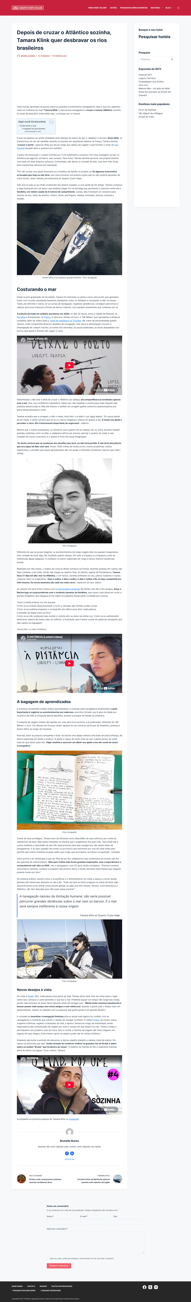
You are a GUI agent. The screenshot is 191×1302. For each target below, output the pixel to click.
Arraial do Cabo (146, 116)
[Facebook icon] (67, 1153)
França (47, 317)
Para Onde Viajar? (97, 8)
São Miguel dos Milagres (151, 113)
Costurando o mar (28, 126)
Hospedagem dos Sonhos (151, 81)
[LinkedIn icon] (72, 1153)
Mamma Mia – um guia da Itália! (154, 88)
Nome (50, 1216)
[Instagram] (156, 1287)
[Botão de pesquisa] (172, 59)
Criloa (96, 1020)
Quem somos (17, 1286)
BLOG (168, 8)
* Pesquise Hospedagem (50, 1290)
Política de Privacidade (61, 1286)
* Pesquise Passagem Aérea (23, 1290)
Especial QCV (61, 56)
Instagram (74, 1119)
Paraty (31, 996)
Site (115, 1216)
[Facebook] (144, 1287)
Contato (31, 1286)
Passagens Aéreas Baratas (133, 8)
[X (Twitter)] (150, 1287)
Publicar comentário (58, 1265)
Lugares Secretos (147, 78)
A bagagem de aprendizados (33, 129)
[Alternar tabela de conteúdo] (50, 122)
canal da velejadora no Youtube (65, 320)
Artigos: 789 (69, 1159)
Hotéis (113, 8)
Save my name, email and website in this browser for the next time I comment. (82, 1258)
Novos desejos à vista (33, 131)
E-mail (83, 1216)
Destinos (155, 8)
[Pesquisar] (178, 8)
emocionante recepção (68, 589)
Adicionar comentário (57, 1229)
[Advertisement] (69, 84)
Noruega (21, 317)
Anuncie (43, 1286)
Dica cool (143, 85)
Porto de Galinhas (147, 110)
